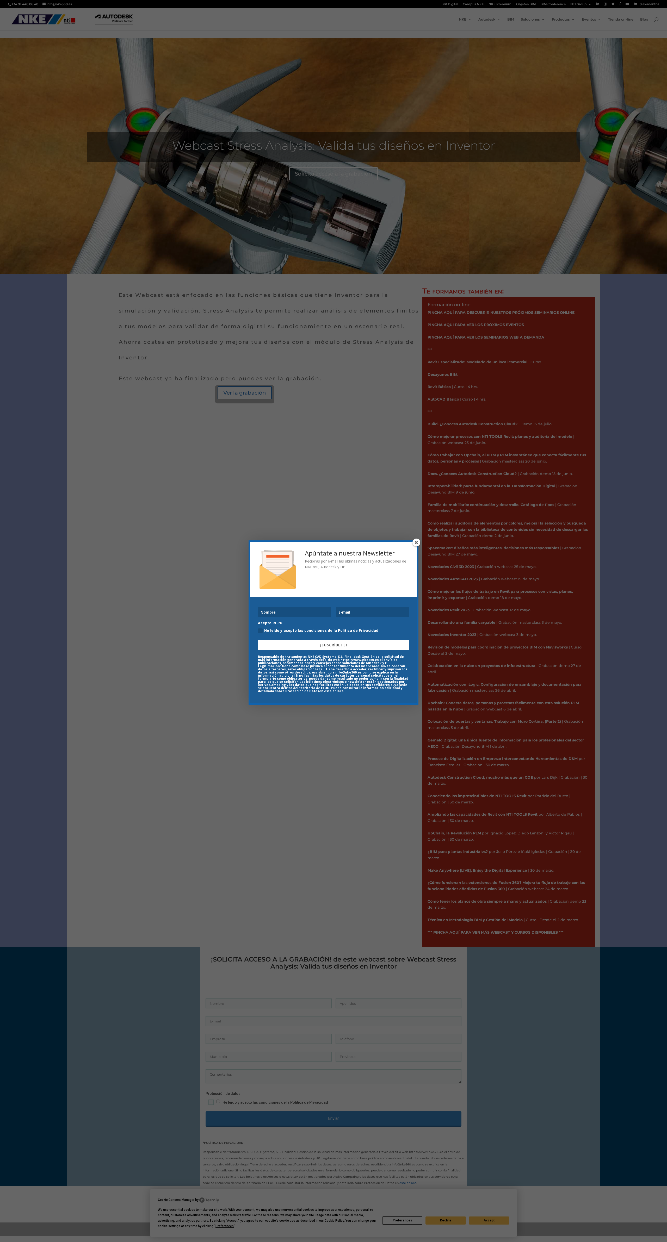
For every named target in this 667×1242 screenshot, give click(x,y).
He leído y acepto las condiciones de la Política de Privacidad (321, 630)
